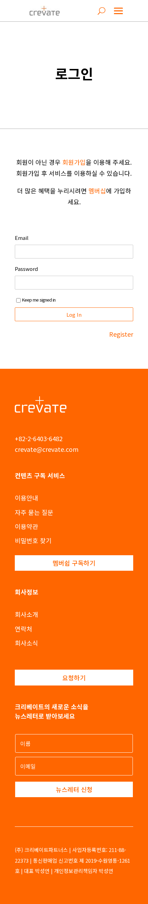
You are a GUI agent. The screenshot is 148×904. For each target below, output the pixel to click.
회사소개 (26, 614)
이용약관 (26, 526)
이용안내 (26, 497)
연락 (21, 628)
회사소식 (26, 642)
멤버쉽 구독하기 (74, 562)
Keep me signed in (38, 299)
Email (22, 237)
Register (121, 333)
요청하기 (74, 677)
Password (26, 268)
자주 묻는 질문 (34, 512)
